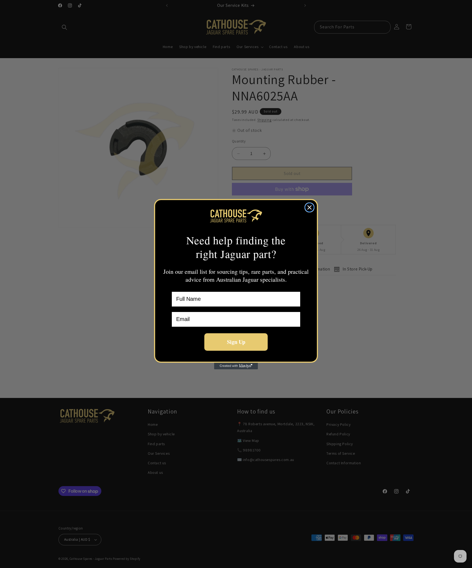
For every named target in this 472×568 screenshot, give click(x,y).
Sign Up (236, 342)
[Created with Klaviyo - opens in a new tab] (236, 366)
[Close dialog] (309, 207)
